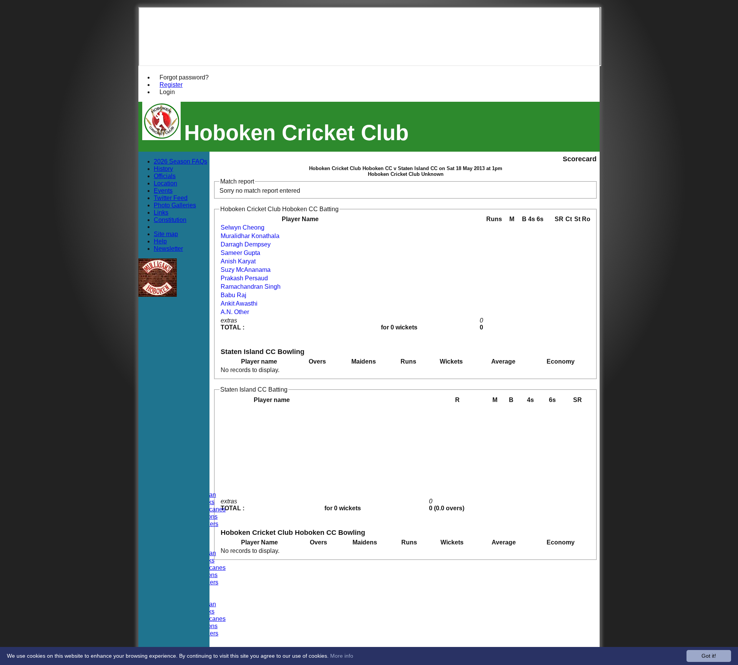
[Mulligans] (157, 294)
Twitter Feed (171, 197)
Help (160, 241)
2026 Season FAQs (180, 161)
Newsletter (168, 248)
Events (163, 190)
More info (341, 656)
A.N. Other (235, 312)
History (163, 168)
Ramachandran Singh (251, 286)
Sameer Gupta (240, 253)
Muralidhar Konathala (250, 236)
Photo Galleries (175, 205)
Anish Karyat (238, 261)
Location (165, 183)
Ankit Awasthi (239, 303)
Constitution (170, 219)
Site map (166, 233)
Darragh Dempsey (246, 244)
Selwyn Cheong (242, 227)
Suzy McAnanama (246, 269)
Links (161, 212)
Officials (165, 175)
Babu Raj (233, 295)
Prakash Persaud (244, 278)
